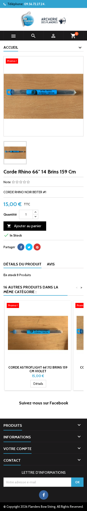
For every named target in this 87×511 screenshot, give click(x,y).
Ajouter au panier (24, 226)
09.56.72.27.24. (34, 4)
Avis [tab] (51, 264)
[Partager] (20, 247)
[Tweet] (29, 247)
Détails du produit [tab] (22, 264)
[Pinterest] (37, 247)
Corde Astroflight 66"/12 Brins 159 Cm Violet (37, 369)
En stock (9, 275)
